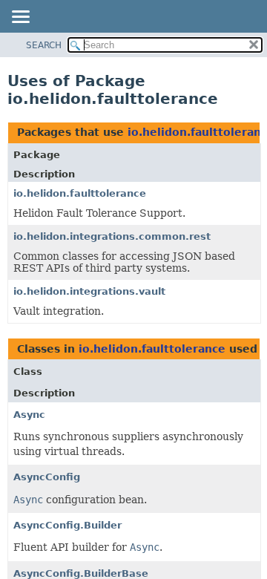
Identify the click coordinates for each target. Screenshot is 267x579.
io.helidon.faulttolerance (79, 193)
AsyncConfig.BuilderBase (80, 573)
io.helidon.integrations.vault (89, 291)
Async (29, 414)
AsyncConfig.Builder (67, 525)
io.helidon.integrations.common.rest (112, 236)
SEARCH (44, 45)
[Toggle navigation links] (20, 17)
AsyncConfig (46, 476)
